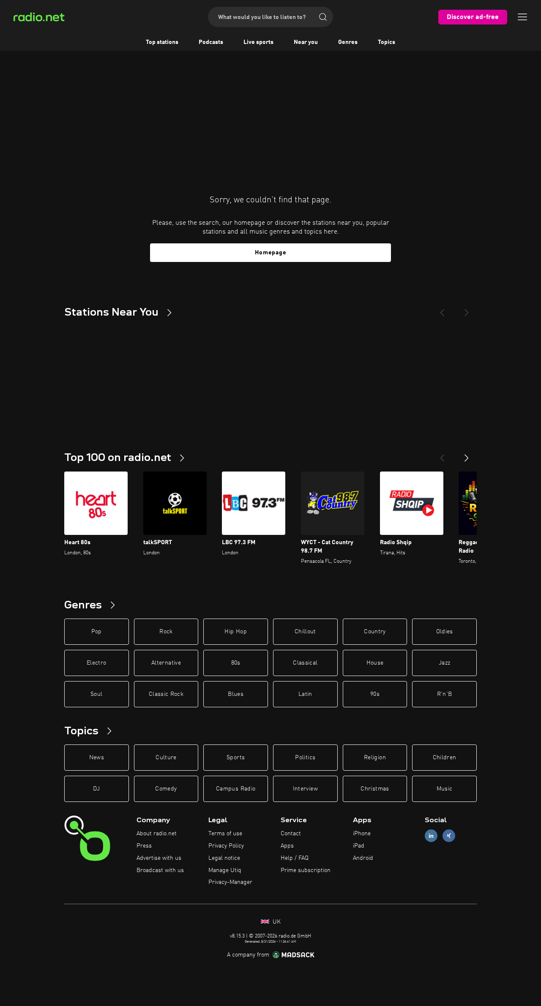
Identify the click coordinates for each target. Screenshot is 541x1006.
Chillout (305, 632)
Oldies (444, 632)
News (96, 758)
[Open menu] (522, 17)
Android (363, 858)
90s (375, 694)
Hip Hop (235, 632)
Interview (305, 789)
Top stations (162, 42)
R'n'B (444, 694)
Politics (305, 758)
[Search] (323, 17)
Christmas (375, 789)
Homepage (271, 253)
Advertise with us (159, 858)
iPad (358, 846)
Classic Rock (166, 694)
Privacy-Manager (230, 882)
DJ (96, 789)
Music (445, 789)
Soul (96, 694)
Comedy (166, 789)
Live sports (258, 42)
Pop (96, 632)
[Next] (466, 309)
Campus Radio (235, 789)
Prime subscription (306, 870)
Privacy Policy (226, 846)
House (375, 663)
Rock (165, 632)
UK (276, 922)
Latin (305, 694)
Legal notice (224, 858)
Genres (348, 42)
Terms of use (225, 834)
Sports (236, 758)
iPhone (362, 834)
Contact (291, 834)
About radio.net (157, 834)
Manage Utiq (224, 870)
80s (235, 663)
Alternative (166, 663)
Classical (305, 663)
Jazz (444, 663)
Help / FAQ (295, 858)
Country (374, 632)
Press (144, 846)
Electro (96, 663)
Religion (375, 758)
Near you (306, 42)
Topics (386, 42)
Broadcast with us (160, 870)
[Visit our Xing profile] (448, 836)
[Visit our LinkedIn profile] (431, 836)
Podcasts (211, 42)
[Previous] (442, 309)
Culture (166, 758)
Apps (287, 846)
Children (444, 758)
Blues (235, 694)
